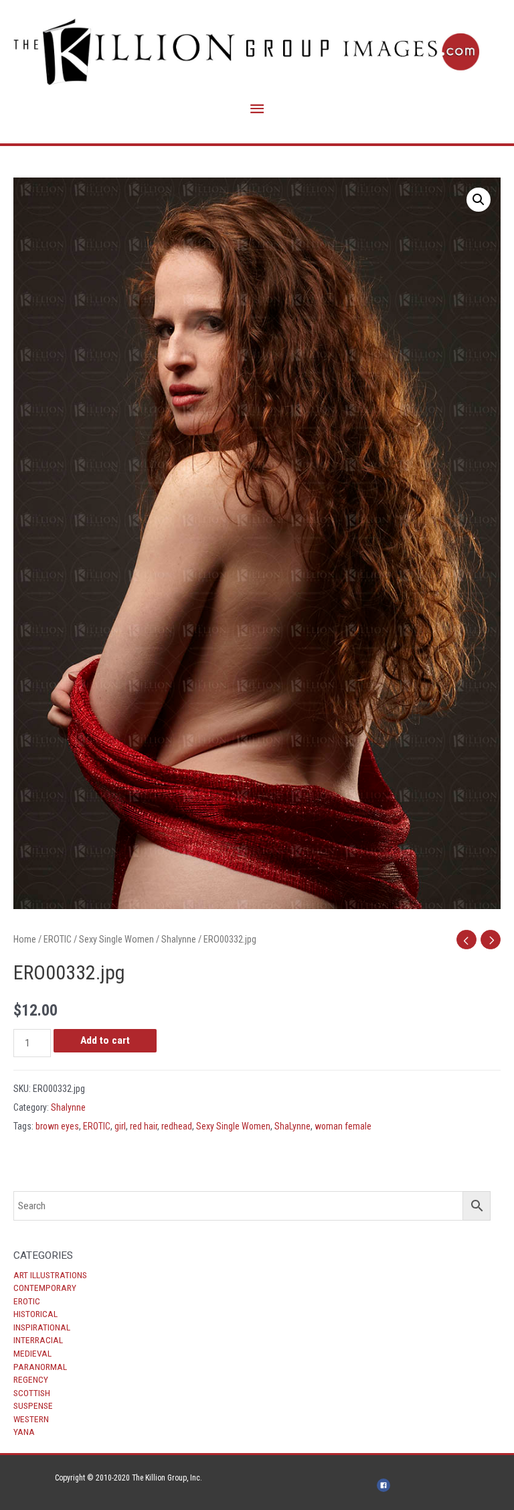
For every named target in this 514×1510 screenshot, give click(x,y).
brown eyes (57, 1126)
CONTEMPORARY (44, 1287)
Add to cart (105, 1040)
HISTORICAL (35, 1313)
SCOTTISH (31, 1392)
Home (24, 939)
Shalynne (178, 939)
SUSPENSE (33, 1405)
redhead (176, 1126)
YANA (24, 1431)
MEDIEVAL (32, 1353)
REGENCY (30, 1379)
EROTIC (26, 1301)
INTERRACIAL (38, 1339)
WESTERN (31, 1419)
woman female (343, 1126)
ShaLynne (292, 1126)
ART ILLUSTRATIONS (50, 1274)
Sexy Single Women (116, 939)
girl (120, 1126)
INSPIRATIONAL (41, 1327)
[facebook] (385, 1485)
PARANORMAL (40, 1366)
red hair (143, 1126)
